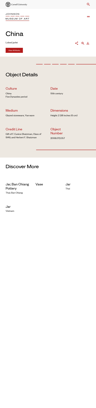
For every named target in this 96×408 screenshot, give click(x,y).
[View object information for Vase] (48, 178)
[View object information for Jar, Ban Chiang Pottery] (18, 178)
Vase (39, 184)
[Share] (76, 43)
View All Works (14, 50)
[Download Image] (87, 43)
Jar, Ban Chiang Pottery (17, 186)
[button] (87, 4)
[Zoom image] (83, 43)
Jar (68, 184)
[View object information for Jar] (78, 178)
